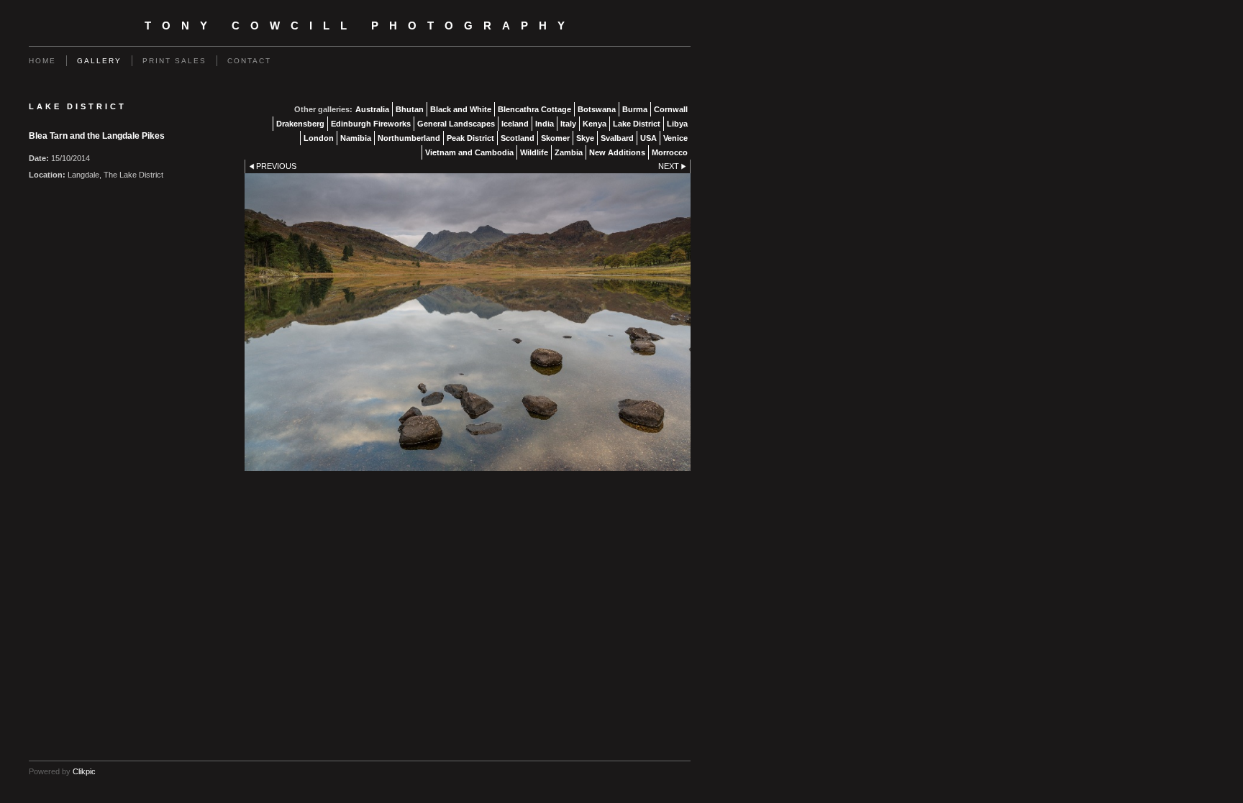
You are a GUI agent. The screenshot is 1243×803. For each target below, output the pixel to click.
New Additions (617, 152)
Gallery (99, 61)
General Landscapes (456, 123)
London (319, 138)
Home (42, 61)
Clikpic (84, 771)
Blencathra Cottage (534, 109)
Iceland (515, 123)
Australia (372, 109)
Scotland (517, 138)
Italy (568, 123)
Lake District (636, 123)
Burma (634, 109)
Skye (585, 138)
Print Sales (174, 61)
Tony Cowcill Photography (360, 26)
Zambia (569, 152)
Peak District (470, 138)
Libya (677, 123)
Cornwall (671, 109)
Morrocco (670, 152)
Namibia (355, 138)
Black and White (460, 109)
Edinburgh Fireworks (371, 123)
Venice (675, 138)
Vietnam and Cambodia (469, 152)
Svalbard (617, 138)
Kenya (594, 123)
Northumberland (409, 138)
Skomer (555, 138)
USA (648, 138)
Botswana (597, 109)
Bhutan (410, 109)
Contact (249, 61)
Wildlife (534, 152)
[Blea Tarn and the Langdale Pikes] (468, 321)
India (544, 123)
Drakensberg (300, 123)
